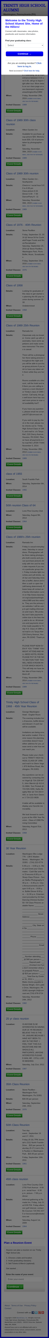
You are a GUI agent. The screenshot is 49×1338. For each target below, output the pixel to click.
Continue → (24, 53)
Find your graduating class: (18, 40)
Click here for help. (32, 71)
